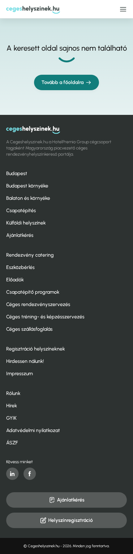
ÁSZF (12, 443)
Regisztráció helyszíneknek (35, 349)
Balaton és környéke (28, 198)
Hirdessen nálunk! (25, 361)
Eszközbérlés (20, 267)
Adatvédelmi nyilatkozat (33, 430)
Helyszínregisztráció (70, 520)
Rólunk (13, 393)
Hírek (11, 406)
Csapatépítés (21, 210)
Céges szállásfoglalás (29, 329)
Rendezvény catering (30, 255)
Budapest (16, 173)
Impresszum (19, 373)
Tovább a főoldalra (62, 82)
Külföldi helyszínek (26, 223)
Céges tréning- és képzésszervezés (45, 317)
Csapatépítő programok (32, 292)
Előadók (15, 280)
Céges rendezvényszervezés (38, 304)
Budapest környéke (27, 186)
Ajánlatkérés (19, 235)
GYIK (11, 418)
